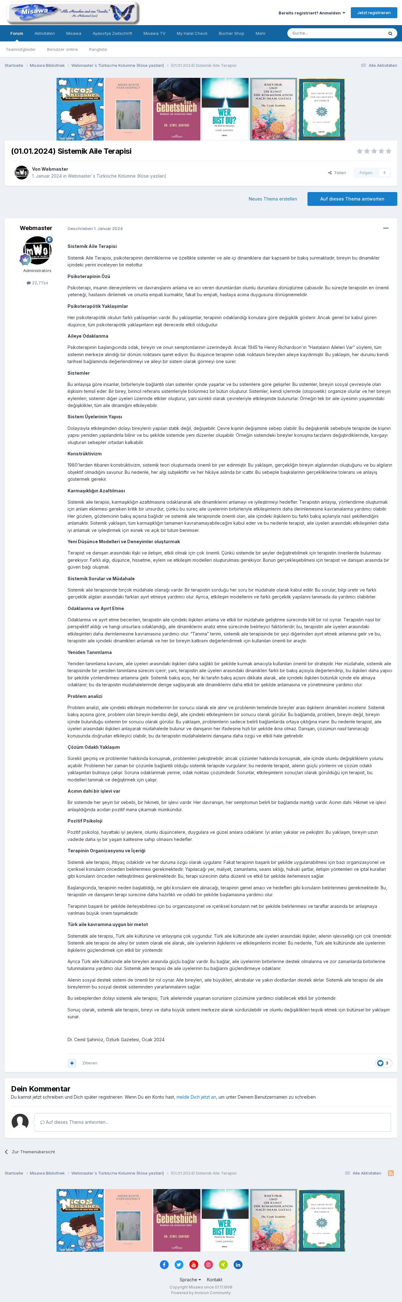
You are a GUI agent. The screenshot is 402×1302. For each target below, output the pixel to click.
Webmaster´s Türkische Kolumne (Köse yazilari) (117, 176)
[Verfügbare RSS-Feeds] (390, 1173)
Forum (16, 33)
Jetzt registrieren (374, 12)
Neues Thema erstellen (273, 198)
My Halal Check (192, 33)
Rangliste (98, 49)
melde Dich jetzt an (196, 1097)
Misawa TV (155, 33)
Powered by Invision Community (201, 1292)
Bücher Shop (231, 33)
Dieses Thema (361, 33)
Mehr (261, 33)
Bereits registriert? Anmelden (311, 12)
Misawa (73, 33)
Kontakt (214, 1279)
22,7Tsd (39, 282)
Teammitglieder (21, 49)
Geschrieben (95, 228)
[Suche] (390, 33)
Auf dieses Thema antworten (352, 198)
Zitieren (89, 1062)
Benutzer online (62, 49)
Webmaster (54, 169)
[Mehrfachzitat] (72, 1063)
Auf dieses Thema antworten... (76, 1122)
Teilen (339, 172)
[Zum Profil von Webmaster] (22, 172)
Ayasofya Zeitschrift (112, 33)
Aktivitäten (45, 33)
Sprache (189, 1279)
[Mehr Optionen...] (386, 228)
